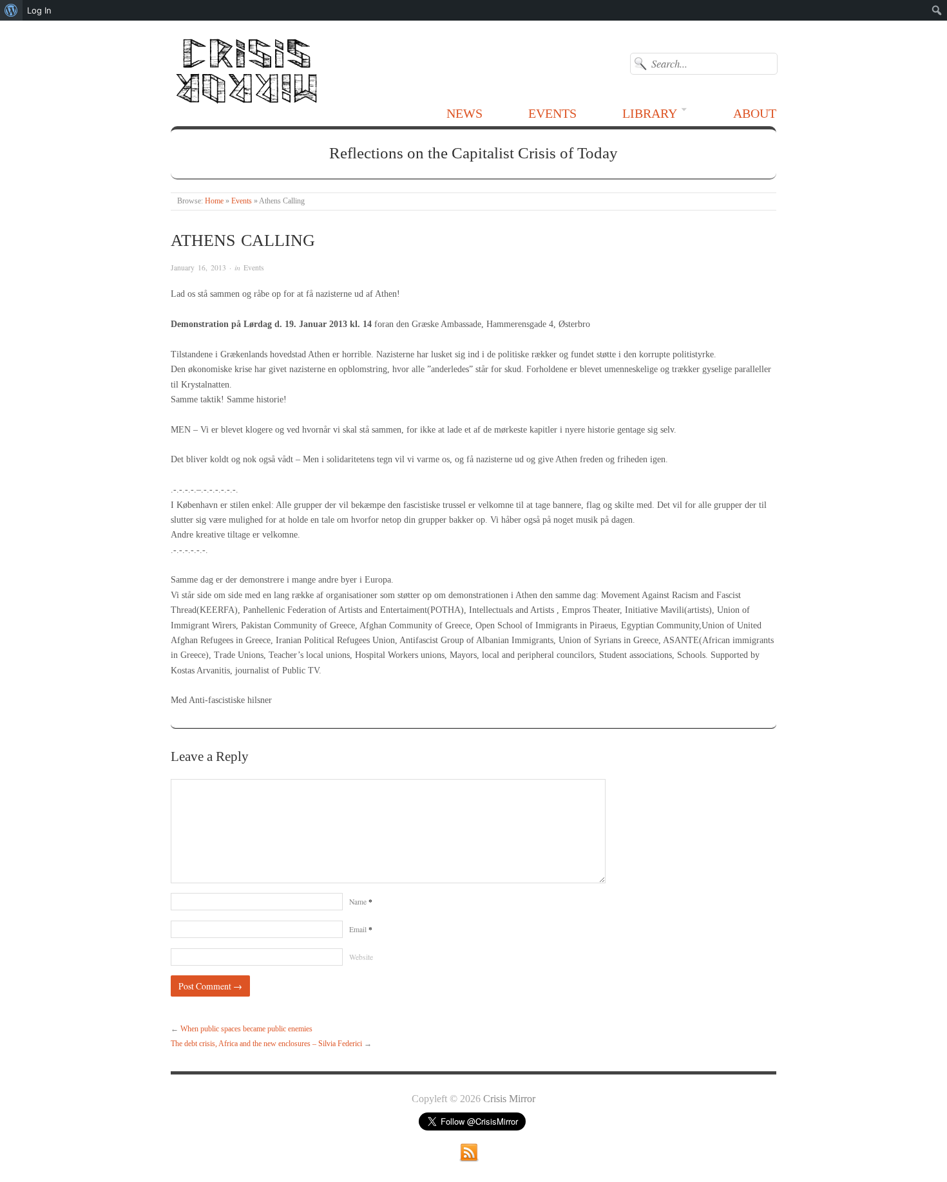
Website (361, 957)
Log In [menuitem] (39, 10)
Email (360, 929)
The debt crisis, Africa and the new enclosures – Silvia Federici (266, 1044)
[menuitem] (11, 10)
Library (649, 113)
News (464, 113)
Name (360, 901)
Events (552, 113)
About (754, 113)
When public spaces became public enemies (246, 1029)
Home (214, 201)
